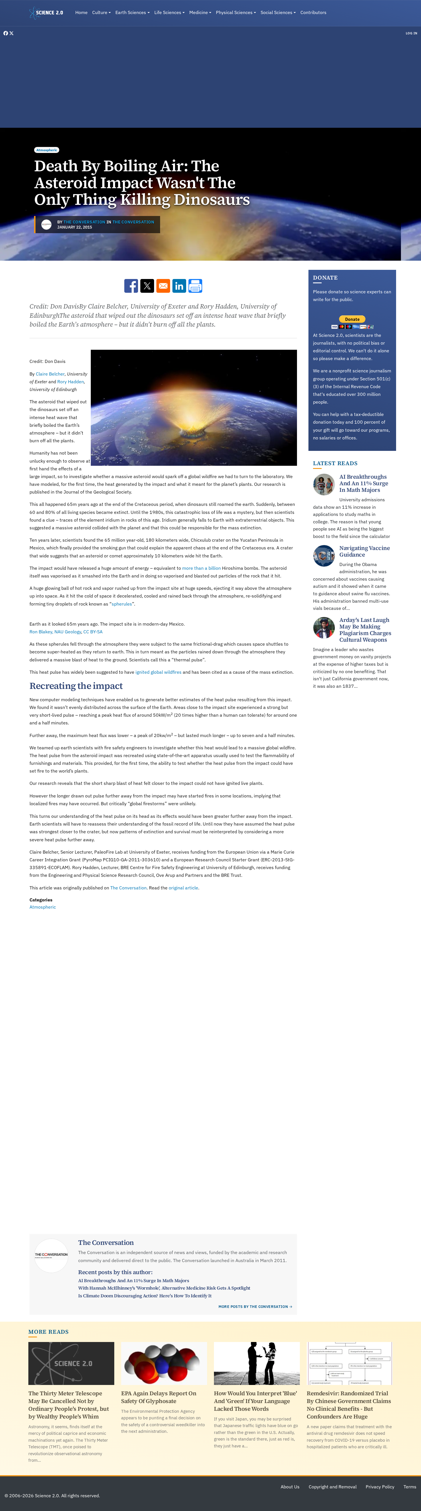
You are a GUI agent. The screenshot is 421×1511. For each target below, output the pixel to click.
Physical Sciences (234, 12)
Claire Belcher (50, 374)
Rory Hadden (70, 381)
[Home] (48, 13)
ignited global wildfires (158, 672)
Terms (410, 1487)
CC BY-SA (93, 631)
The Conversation (84, 222)
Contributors (313, 12)
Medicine (198, 12)
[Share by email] (163, 286)
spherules (122, 604)
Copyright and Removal (333, 1487)
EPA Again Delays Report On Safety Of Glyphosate (158, 1397)
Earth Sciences (130, 12)
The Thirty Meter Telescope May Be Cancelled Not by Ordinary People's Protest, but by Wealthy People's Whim (68, 1404)
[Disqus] (163, 990)
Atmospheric (46, 150)
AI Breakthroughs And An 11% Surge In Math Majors (133, 1280)
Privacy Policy (380, 1487)
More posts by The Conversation (253, 1306)
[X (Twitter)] (11, 33)
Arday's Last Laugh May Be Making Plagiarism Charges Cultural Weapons (365, 630)
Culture (99, 12)
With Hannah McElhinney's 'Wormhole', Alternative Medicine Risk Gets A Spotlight (164, 1288)
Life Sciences (167, 12)
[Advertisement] (210, 81)
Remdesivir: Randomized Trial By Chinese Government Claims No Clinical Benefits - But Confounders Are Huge (349, 1404)
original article (183, 888)
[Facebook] (6, 33)
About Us (290, 1487)
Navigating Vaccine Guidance (364, 551)
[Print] (195, 286)
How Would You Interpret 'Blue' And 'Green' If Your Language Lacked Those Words (255, 1401)
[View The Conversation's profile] (46, 224)
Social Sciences (276, 12)
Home (81, 12)
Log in (412, 33)
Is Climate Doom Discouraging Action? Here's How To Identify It (144, 1295)
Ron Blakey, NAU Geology (55, 631)
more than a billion (201, 568)
